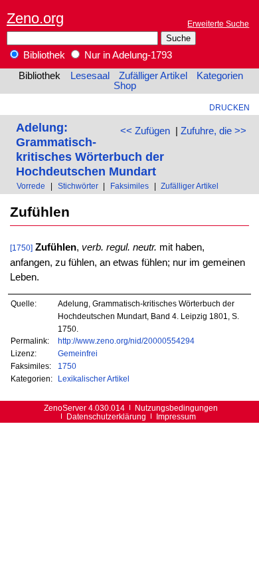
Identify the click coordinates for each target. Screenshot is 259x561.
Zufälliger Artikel (153, 75)
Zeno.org (35, 18)
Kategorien (220, 75)
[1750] (21, 247)
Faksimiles (129, 185)
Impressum (176, 416)
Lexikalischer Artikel (94, 378)
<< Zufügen (145, 131)
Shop (125, 85)
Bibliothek (43, 55)
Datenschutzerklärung (106, 416)
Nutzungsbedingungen (176, 407)
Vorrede (31, 185)
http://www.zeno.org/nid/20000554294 (126, 340)
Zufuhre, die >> (213, 131)
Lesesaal (90, 75)
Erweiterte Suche (218, 23)
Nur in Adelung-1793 (127, 55)
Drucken (229, 107)
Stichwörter (78, 185)
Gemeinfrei (78, 353)
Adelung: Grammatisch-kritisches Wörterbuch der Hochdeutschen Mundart (90, 149)
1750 (67, 366)
